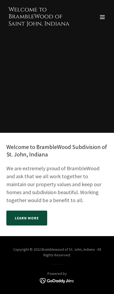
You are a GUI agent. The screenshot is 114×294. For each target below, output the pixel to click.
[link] (41, 24)
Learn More (27, 218)
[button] (102, 17)
